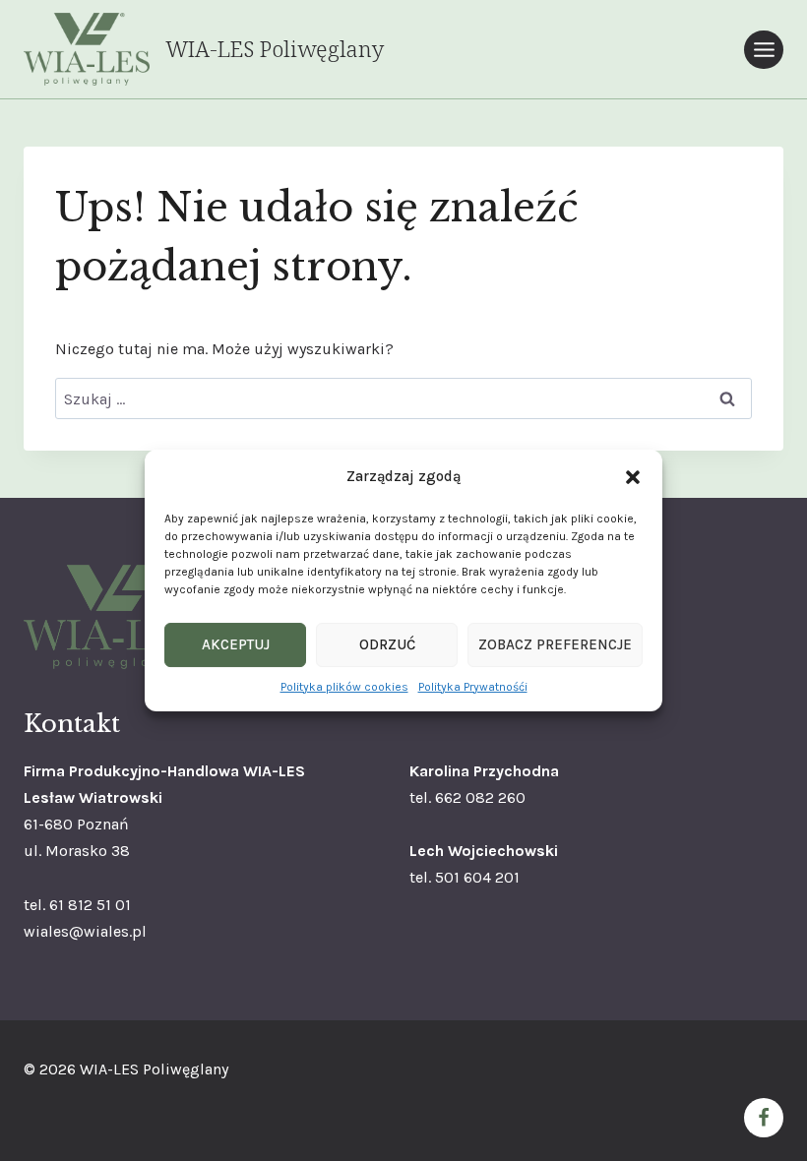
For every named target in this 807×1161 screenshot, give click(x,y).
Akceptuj (236, 644)
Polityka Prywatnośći (473, 687)
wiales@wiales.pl (85, 931)
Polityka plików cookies (344, 687)
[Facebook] (763, 1117)
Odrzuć (387, 644)
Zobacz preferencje (555, 644)
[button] (633, 477)
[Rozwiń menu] (763, 50)
